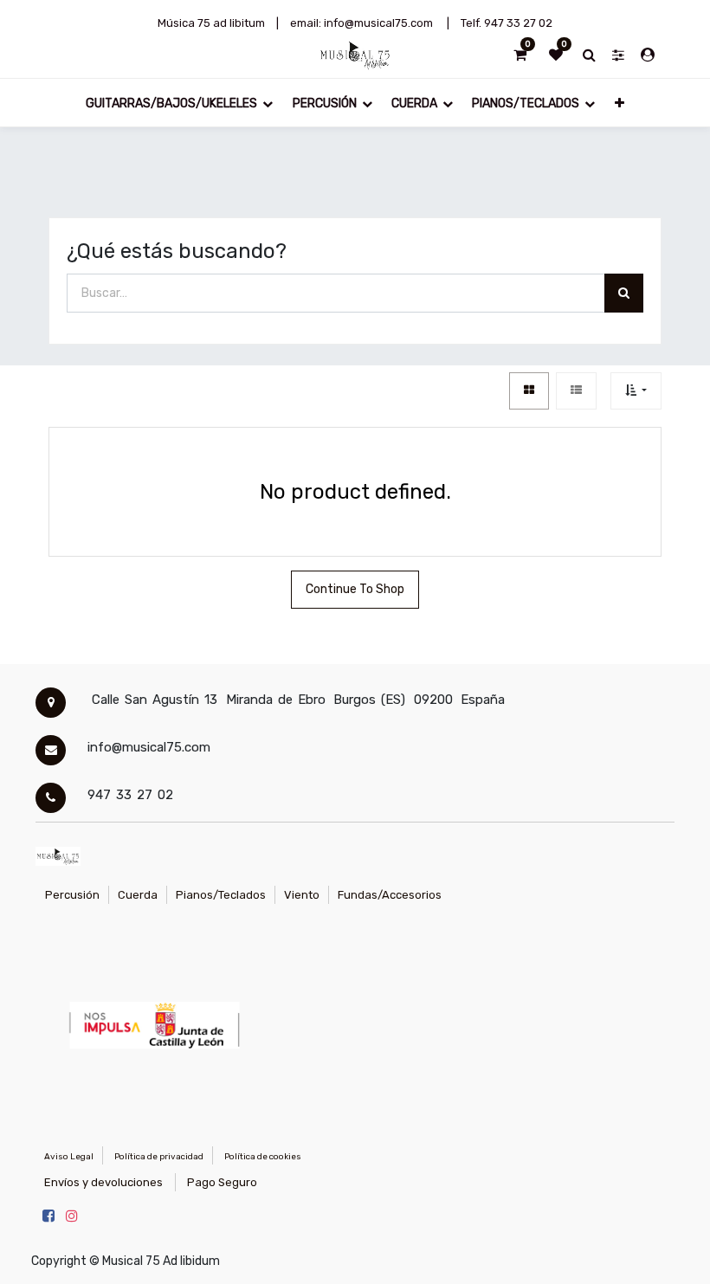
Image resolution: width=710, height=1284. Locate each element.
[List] (576, 391)
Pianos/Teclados (221, 894)
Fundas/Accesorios (390, 894)
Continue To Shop (355, 589)
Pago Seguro (222, 1182)
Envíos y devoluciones (103, 1182)
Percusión (72, 894)
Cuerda (138, 894)
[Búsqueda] (623, 293)
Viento (302, 894)
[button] (619, 102)
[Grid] (529, 391)
